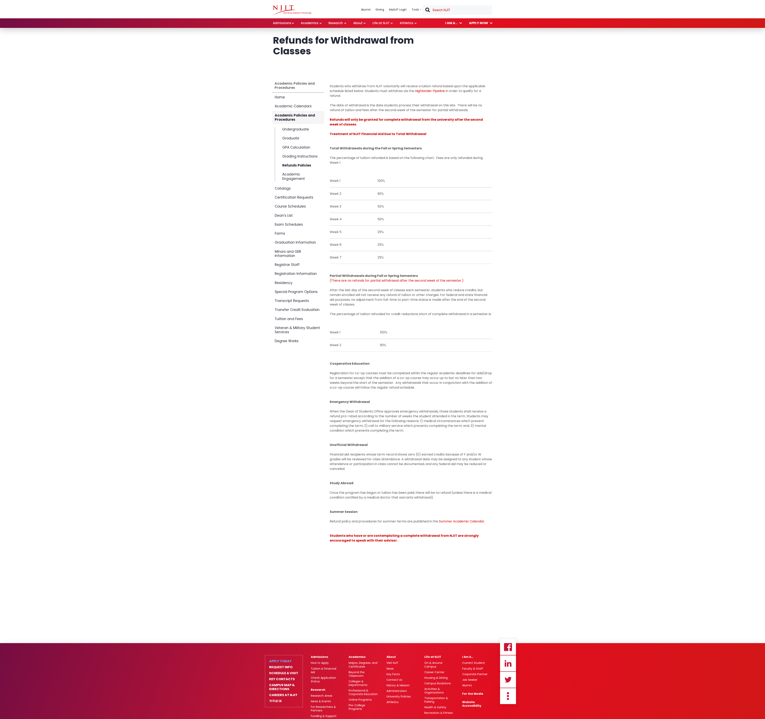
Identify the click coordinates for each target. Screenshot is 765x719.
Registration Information (296, 273)
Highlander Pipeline (430, 91)
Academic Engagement (293, 176)
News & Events (321, 701)
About (391, 657)
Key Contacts (282, 679)
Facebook (508, 647)
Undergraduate (295, 129)
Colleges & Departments (358, 683)
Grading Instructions (300, 156)
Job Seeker (469, 680)
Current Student (473, 663)
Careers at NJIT (283, 695)
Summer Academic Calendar (461, 521)
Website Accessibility (471, 703)
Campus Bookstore (437, 683)
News (390, 668)
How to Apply (320, 663)
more (508, 696)
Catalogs (283, 188)
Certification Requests (294, 197)
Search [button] (427, 10)
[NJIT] (292, 10)
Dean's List (284, 215)
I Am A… (467, 657)
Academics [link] (309, 23)
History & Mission (398, 685)
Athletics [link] (406, 23)
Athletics (392, 702)
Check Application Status (323, 679)
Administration (396, 691)
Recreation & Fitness (438, 713)
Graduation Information (295, 242)
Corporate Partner (474, 674)
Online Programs (360, 699)
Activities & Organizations (434, 690)
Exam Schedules (289, 224)
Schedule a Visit (283, 673)
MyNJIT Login (398, 10)
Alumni (467, 685)
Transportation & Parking (436, 699)
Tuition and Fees (289, 318)
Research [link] (336, 23)
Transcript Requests (292, 300)
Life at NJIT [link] (381, 23)
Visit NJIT (392, 663)
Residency (283, 282)
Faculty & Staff (472, 668)
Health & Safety (435, 707)
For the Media (472, 693)
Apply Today (280, 661)
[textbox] (457, 10)
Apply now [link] (478, 23)
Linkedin (508, 663)
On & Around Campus (433, 664)
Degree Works (286, 341)
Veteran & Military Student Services (297, 329)
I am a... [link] (451, 23)
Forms (280, 233)
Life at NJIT (432, 657)
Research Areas (321, 695)
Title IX (275, 701)
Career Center (434, 672)
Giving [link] (380, 10)
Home (280, 97)
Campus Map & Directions (282, 687)
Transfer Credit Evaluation (297, 309)
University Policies (398, 696)
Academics (357, 657)
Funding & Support (323, 716)
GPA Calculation (296, 147)
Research (318, 690)
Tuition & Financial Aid (323, 670)
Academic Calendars (293, 106)
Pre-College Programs (357, 707)
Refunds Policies (296, 165)
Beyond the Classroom (357, 674)
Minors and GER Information (288, 253)
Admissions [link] (282, 23)
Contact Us (394, 680)
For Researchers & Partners (323, 708)
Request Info (280, 667)
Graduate (290, 138)
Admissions (319, 657)
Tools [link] (415, 10)
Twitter (508, 680)
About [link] (358, 23)
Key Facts (393, 674)
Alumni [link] (366, 10)
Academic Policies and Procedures (295, 85)
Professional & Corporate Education (363, 692)
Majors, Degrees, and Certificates (363, 664)
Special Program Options (296, 291)
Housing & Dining (436, 678)
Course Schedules (290, 206)
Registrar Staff (287, 264)
